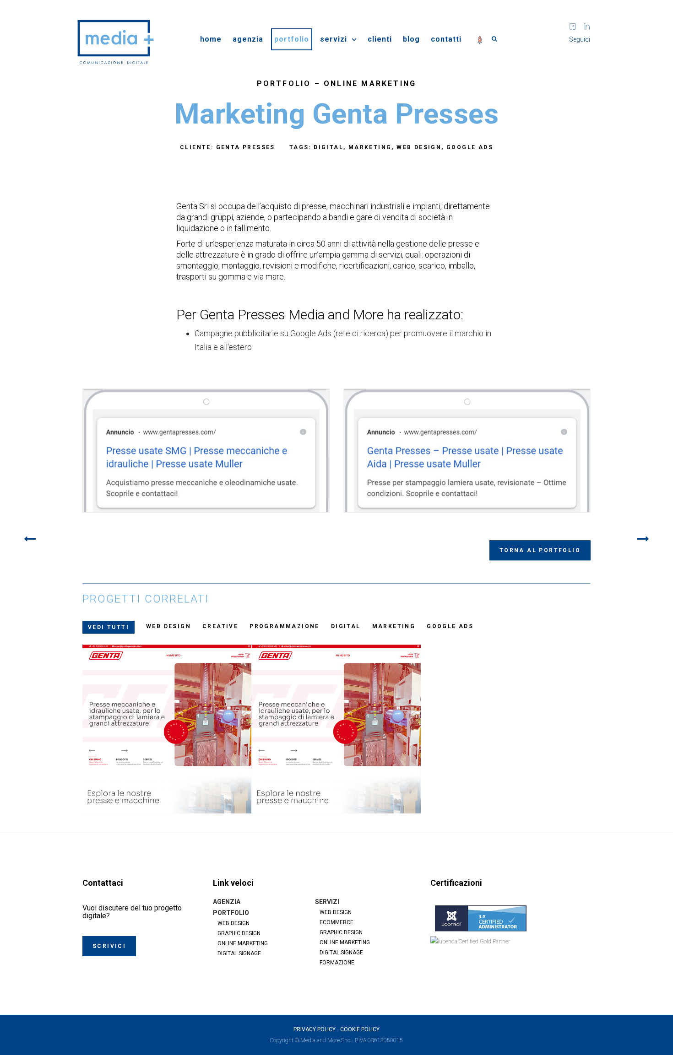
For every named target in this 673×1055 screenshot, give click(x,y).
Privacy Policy (314, 1029)
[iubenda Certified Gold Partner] (510, 952)
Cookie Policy (360, 1029)
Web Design (233, 923)
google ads (450, 626)
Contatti (446, 39)
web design (168, 626)
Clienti (380, 39)
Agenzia (248, 39)
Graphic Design (239, 933)
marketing (394, 626)
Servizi (333, 39)
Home (211, 39)
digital (346, 626)
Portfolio (291, 39)
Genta (167, 730)
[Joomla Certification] (510, 918)
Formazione (337, 962)
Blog (411, 39)
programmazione (285, 626)
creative (220, 626)
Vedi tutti (108, 627)
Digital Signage (239, 953)
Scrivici (109, 946)
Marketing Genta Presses (336, 730)
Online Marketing (370, 83)
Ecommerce (336, 922)
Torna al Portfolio (540, 550)
